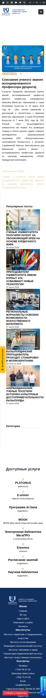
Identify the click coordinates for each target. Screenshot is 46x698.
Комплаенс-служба (23, 622)
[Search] (24, 2)
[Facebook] (12, 2)
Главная (23, 611)
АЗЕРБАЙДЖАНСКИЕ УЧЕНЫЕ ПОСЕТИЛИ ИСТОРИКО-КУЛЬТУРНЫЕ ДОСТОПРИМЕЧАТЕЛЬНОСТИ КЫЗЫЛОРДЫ (25, 394)
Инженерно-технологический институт (23, 646)
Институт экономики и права (23, 650)
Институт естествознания (23, 642)
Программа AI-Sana (23, 507)
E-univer (23, 495)
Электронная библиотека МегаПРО (23, 533)
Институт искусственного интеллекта (23, 657)
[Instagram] (7, 2)
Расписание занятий (23, 560)
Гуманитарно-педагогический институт (23, 653)
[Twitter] (20, 2)
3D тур (23, 615)
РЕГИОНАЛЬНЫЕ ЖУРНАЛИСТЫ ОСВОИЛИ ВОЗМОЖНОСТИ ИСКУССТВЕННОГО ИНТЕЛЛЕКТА (22, 317)
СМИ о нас (14, 438)
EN (43, 3)
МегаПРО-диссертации (2, 358)
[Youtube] (16, 2)
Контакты (23, 626)
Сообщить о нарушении (15, 693)
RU (37, 3)
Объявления (15, 435)
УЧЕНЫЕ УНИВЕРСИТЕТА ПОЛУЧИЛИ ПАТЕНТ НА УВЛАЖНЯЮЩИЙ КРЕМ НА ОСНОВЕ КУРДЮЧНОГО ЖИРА (23, 238)
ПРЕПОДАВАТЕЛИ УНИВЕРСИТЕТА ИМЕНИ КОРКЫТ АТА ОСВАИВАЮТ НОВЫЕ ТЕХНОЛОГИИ (21, 278)
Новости (13, 431)
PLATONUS (23, 482)
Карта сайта (23, 618)
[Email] (3, 2)
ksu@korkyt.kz (23, 685)
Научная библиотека (23, 572)
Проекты (12, 442)
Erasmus (23, 547)
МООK (23, 519)
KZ (30, 3)
